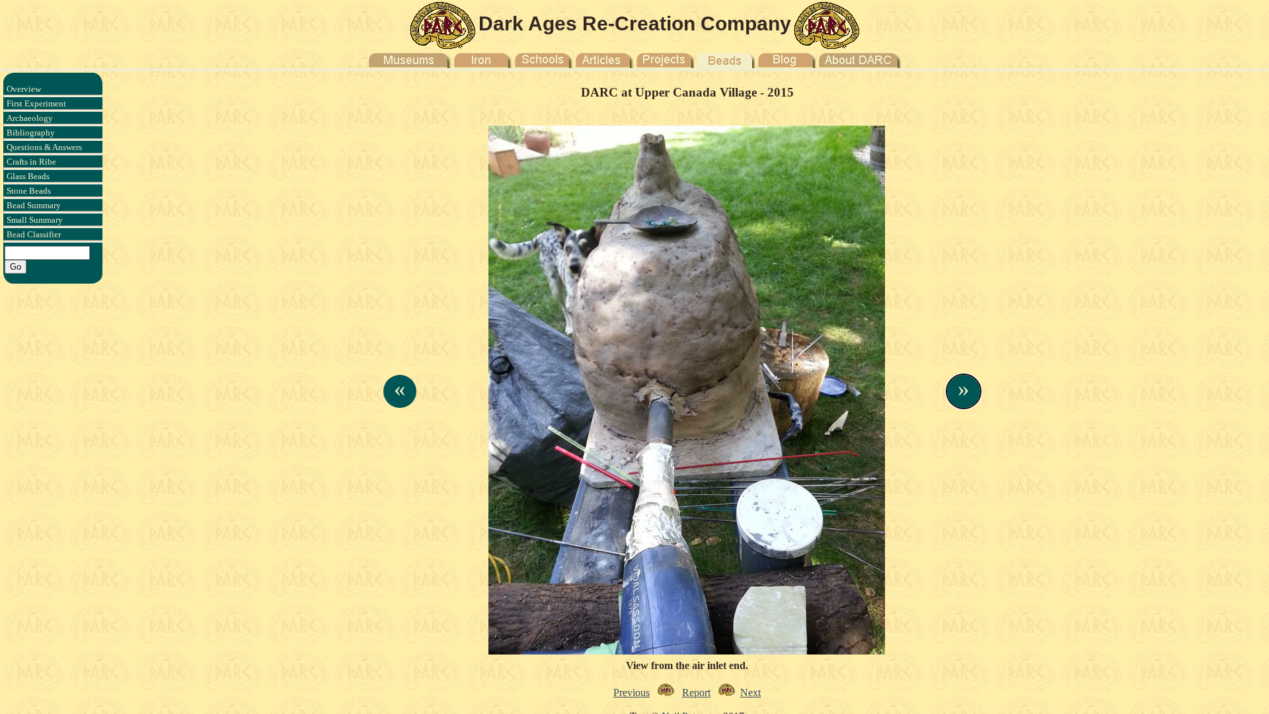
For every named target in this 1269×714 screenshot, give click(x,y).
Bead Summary (34, 205)
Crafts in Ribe (31, 162)
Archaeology (30, 118)
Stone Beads (29, 191)
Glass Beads (28, 176)
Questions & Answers (44, 147)
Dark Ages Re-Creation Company (635, 23)
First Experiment (36, 103)
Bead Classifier (34, 234)
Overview (24, 89)
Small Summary (35, 220)
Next (750, 692)
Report (696, 692)
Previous (631, 692)
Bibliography (31, 133)
